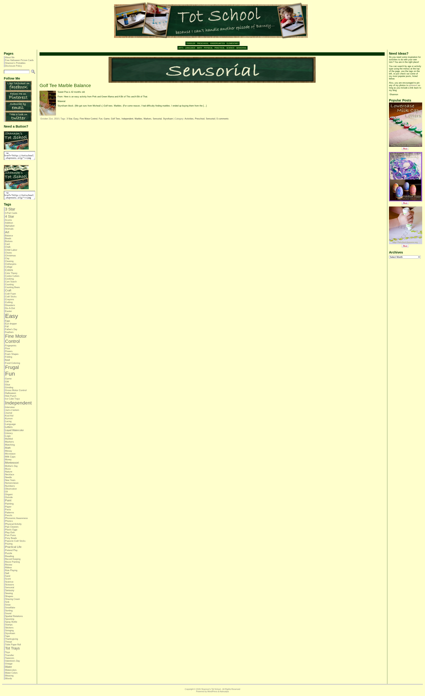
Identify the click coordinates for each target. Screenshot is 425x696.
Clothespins (10, 264)
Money (8, 459)
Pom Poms (10, 535)
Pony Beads (11, 538)
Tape (7, 636)
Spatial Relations (14, 616)
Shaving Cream (12, 599)
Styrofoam (10, 633)
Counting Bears (12, 287)
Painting (9, 503)
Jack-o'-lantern (12, 410)
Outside (9, 497)
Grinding (9, 387)
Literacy (9, 433)
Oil (6, 491)
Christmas (10, 255)
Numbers (10, 486)
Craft (8, 290)
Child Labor (11, 250)
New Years (10, 480)
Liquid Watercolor (14, 430)
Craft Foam (10, 294)
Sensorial (9, 587)
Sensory (9, 590)
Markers (9, 441)
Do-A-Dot (10, 308)
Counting (9, 284)
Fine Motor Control (16, 339)
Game (8, 378)
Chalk (8, 247)
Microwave (10, 453)
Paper (8, 506)
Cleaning (9, 261)
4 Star (9, 216)
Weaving (9, 675)
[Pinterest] (18, 100)
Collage (8, 267)
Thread (8, 642)
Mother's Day (11, 466)
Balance (9, 235)
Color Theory (11, 273)
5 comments (223, 118)
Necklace (9, 474)
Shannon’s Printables (15, 63)
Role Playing (11, 570)
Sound (8, 613)
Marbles (138, 118)
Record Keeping (12, 559)
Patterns (9, 512)
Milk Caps (10, 456)
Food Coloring (12, 363)
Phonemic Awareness (16, 518)
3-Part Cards (11, 213)
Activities (189, 118)
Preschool (200, 118)
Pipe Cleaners (12, 527)
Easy (11, 316)
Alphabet (9, 225)
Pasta (8, 509)
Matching (10, 444)
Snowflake (10, 607)
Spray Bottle (11, 622)
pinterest (413, 85)
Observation (11, 489)
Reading (9, 556)
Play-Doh (10, 532)
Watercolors (11, 670)
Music (8, 469)
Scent (8, 579)
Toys (7, 652)
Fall (7, 326)
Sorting (9, 610)
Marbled (9, 439)
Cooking (9, 279)
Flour (7, 348)
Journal (8, 413)
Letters (9, 427)
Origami (9, 494)
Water (8, 666)
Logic (8, 436)
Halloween (10, 393)
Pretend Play (11, 550)
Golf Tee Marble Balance (65, 85)
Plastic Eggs (11, 529)
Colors (9, 269)
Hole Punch (10, 396)
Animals (9, 228)
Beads (8, 238)
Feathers (9, 332)
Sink (7, 602)
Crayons (9, 299)
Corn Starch (11, 281)
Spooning (9, 619)
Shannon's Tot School (211, 689)
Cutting (9, 302)
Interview (10, 407)
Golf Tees (115, 118)
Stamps (9, 624)
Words (8, 678)
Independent (18, 402)
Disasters (10, 305)
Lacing (8, 421)
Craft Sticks (11, 296)
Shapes (9, 596)
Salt (7, 573)
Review (8, 564)
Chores (8, 252)
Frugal (12, 367)
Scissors (9, 584)
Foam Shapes (12, 354)
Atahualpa (224, 691)
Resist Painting (12, 562)
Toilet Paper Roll (13, 644)
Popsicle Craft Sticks (15, 541)
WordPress (212, 691)
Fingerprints (10, 345)
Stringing (9, 630)
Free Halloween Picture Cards (19, 60)
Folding (8, 357)
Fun (10, 373)
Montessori (12, 462)
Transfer (9, 655)
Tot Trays (12, 648)
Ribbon (8, 567)
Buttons (9, 241)
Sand (7, 576)
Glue (7, 384)
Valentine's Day (12, 661)
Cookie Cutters (12, 276)
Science (9, 581)
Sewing (9, 593)
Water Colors (11, 673)
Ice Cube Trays (12, 399)
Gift (7, 381)
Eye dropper (11, 323)
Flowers (9, 351)
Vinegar (8, 663)
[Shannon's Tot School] (212, 21)
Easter (8, 311)
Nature (8, 471)
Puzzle (8, 553)
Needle (8, 477)
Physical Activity (13, 524)
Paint (8, 500)
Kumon (9, 418)
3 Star (10, 209)
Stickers (9, 627)
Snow (7, 604)
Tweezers (9, 658)
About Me (9, 57)
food (7, 359)
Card (7, 244)
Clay (7, 258)
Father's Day (11, 329)
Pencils (8, 515)
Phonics (9, 521)
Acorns (8, 220)
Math (8, 447)
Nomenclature (11, 483)
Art (7, 232)
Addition (9, 223)
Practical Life (13, 546)
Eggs (7, 321)
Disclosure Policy (13, 66)
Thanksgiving (11, 639)
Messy (8, 451)
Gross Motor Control (16, 390)
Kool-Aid (9, 415)
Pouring (8, 544)
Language (10, 424)
